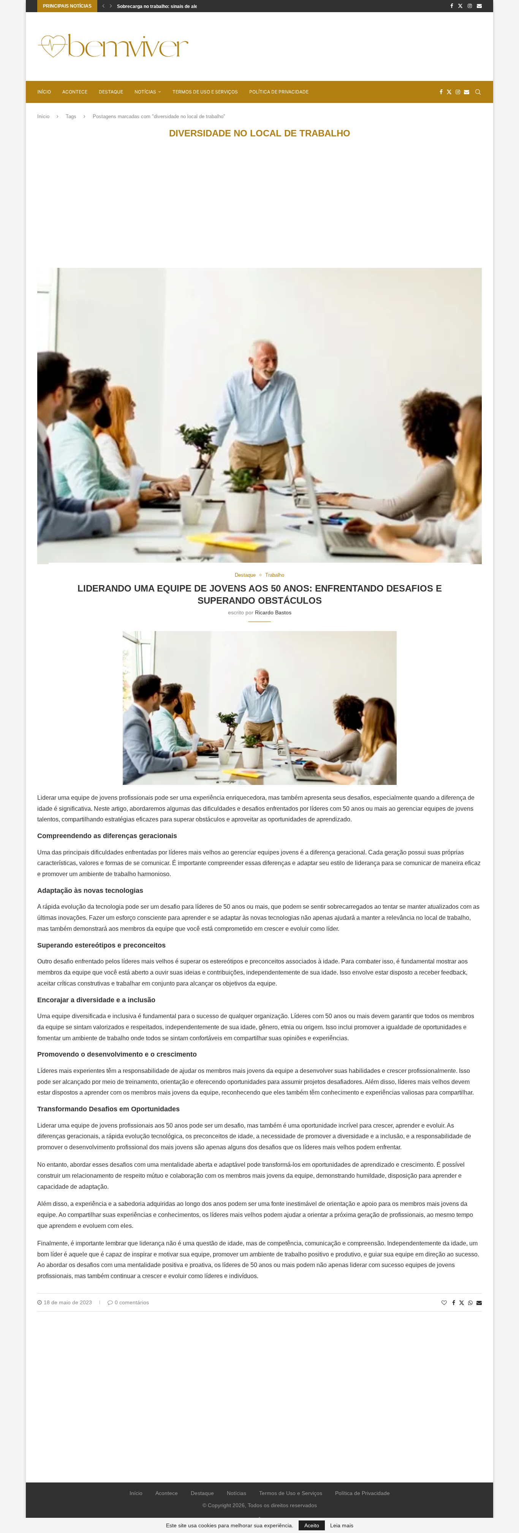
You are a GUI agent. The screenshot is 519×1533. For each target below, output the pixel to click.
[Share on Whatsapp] (470, 1303)
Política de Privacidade (279, 92)
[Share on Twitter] (461, 1302)
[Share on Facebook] (453, 1303)
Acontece (74, 92)
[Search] (478, 92)
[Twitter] (460, 6)
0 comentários (132, 1302)
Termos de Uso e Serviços (205, 92)
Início (44, 92)
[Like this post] (444, 1303)
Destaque (111, 92)
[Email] (479, 6)
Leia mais (341, 1525)
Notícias (145, 92)
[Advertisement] (343, 46)
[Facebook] (451, 6)
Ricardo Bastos (273, 612)
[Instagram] (470, 6)
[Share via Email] (479, 1303)
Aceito (311, 1525)
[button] (103, 6)
